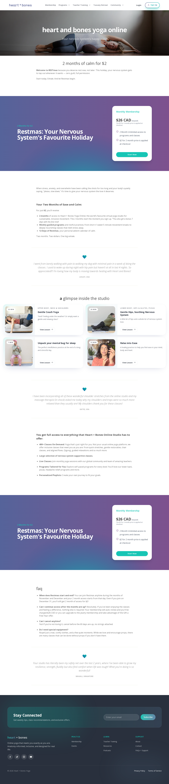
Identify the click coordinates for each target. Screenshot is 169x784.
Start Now (132, 154)
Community (116, 5)
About (137, 741)
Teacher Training (80, 5)
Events (74, 746)
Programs (63, 5)
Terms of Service (155, 771)
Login (138, 5)
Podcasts (107, 750)
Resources (107, 746)
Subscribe (148, 717)
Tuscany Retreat (100, 5)
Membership (50, 5)
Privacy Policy (139, 771)
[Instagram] (24, 757)
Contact (138, 746)
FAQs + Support (141, 750)
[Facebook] (10, 757)
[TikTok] (17, 757)
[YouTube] (31, 757)
